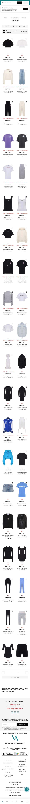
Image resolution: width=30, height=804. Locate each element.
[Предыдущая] (3, 673)
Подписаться (22, 724)
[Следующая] (27, 673)
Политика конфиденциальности (15, 787)
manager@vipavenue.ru (15, 709)
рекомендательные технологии (9, 9)
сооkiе (14, 10)
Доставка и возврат (8, 769)
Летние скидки (10, 86)
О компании (8, 760)
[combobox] (8, 26)
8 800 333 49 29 (15, 704)
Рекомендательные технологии (15, 790)
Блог (22, 774)
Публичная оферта (15, 782)
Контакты (8, 766)
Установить (24, 31)
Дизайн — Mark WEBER (15, 795)
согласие (8, 727)
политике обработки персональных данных (12, 729)
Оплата (8, 772)
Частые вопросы (8, 763)
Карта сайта (15, 785)
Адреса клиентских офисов (15, 743)
